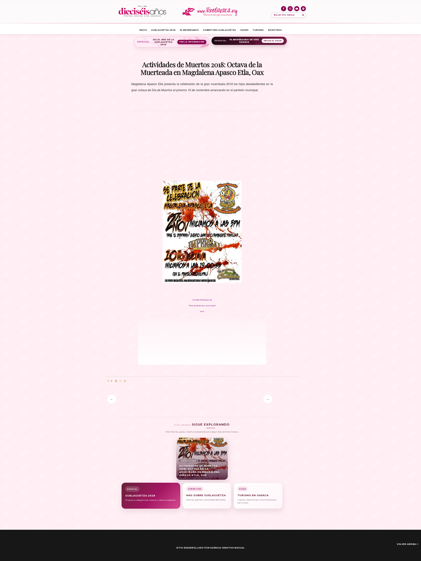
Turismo (258, 30)
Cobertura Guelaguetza (219, 30)
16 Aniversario (189, 30)
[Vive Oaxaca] (210, 11)
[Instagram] (290, 8)
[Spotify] (303, 8)
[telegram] (116, 381)
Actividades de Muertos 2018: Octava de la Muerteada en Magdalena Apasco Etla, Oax (199, 470)
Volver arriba (406, 544)
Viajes (244, 30)
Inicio (143, 30)
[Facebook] (283, 8)
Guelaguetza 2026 (163, 30)
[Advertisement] (202, 136)
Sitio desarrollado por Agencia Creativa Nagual (210, 548)
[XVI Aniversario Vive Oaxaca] (142, 12)
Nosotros (275, 30)
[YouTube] (296, 8)
